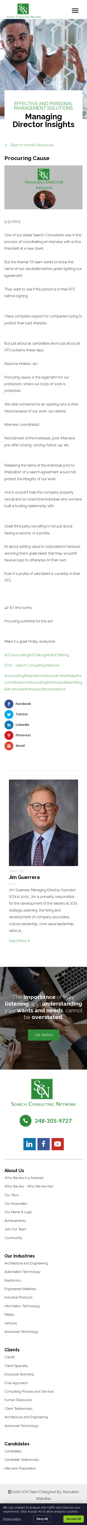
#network (21, 682)
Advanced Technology (21, 1332)
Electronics (12, 1280)
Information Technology (22, 1306)
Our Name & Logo (18, 1212)
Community (13, 1238)
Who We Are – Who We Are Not (28, 1186)
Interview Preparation (20, 1468)
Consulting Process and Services (29, 1391)
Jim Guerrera (24, 877)
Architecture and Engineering (26, 1263)
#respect (35, 689)
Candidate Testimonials (21, 1460)
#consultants (17, 689)
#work (40, 676)
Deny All (42, 1519)
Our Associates (15, 1204)
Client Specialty (16, 1366)
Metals (9, 1315)
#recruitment (55, 676)
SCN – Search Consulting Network (31, 665)
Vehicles (10, 1323)
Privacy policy (12, 1519)
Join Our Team (15, 1229)
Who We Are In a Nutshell (24, 1178)
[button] (29, 145)
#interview (55, 682)
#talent (69, 682)
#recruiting (38, 682)
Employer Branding (19, 1374)
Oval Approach (16, 1383)
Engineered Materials (20, 1289)
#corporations (54, 689)
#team (29, 676)
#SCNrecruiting (16, 655)
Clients (9, 1357)
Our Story (11, 1195)
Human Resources (18, 1400)
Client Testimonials (18, 1409)
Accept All (73, 1519)
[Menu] (75, 10)
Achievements (15, 1221)
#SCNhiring (60, 655)
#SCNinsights (40, 655)
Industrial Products (18, 1297)
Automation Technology (22, 1272)
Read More (18, 941)
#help (71, 676)
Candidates (12, 1451)
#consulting (14, 676)
